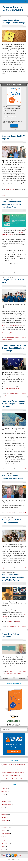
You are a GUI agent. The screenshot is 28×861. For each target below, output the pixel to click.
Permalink (24, 193)
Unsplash (17, 621)
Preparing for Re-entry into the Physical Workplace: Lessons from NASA (13, 403)
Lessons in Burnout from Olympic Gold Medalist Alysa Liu (13, 778)
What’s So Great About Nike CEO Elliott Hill (10, 775)
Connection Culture (5, 79)
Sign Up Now (14, 126)
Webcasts (3, 846)
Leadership (9, 339)
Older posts (4, 679)
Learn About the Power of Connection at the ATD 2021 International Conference (12, 204)
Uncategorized (4, 840)
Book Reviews (4, 788)
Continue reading (22, 78)
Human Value (4, 814)
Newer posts (23, 679)
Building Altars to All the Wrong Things (9, 769)
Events (2, 807)
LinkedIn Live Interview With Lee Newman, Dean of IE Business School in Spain (14, 348)
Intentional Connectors (6, 824)
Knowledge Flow (5, 827)
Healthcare (3, 811)
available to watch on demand (12, 388)
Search (1, 729)
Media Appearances (6, 395)
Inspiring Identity (5, 820)
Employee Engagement (6, 568)
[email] (24, 26)
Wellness (3, 469)
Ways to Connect (4, 843)
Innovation (3, 817)
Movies (3, 836)
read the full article (10, 189)
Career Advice (9, 78)
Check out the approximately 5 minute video (12, 325)
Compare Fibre (9, 621)
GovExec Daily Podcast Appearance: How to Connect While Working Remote (13, 577)
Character (3, 794)
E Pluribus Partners (5, 801)
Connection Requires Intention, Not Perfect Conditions (12, 772)
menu (26, 2)
